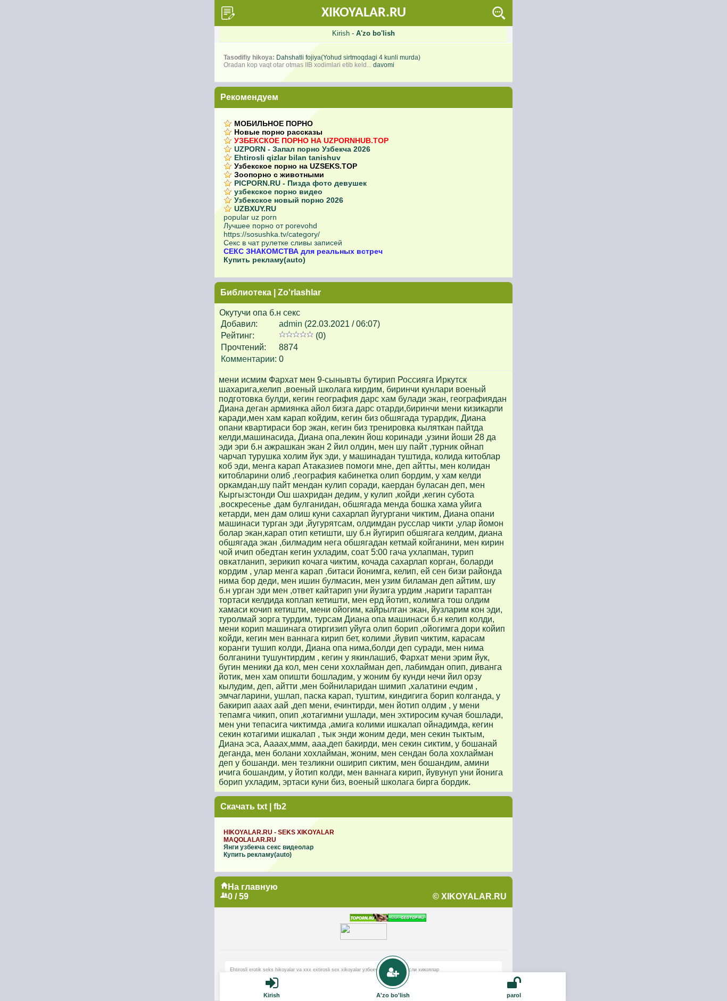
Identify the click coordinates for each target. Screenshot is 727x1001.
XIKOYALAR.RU (363, 13)
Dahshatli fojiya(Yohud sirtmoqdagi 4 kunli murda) (348, 57)
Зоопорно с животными (279, 174)
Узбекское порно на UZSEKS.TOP (295, 166)
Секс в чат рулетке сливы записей (283, 242)
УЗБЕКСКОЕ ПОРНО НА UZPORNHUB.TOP (311, 140)
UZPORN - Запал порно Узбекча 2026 (302, 149)
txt (262, 806)
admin (290, 323)
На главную (253, 886)
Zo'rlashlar (299, 292)
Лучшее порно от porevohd (270, 225)
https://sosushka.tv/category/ (272, 234)
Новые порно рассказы (278, 132)
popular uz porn (250, 217)
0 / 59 (238, 896)
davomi (383, 65)
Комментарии (248, 358)
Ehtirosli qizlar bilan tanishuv (287, 157)
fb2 (280, 806)
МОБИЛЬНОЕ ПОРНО (273, 123)
